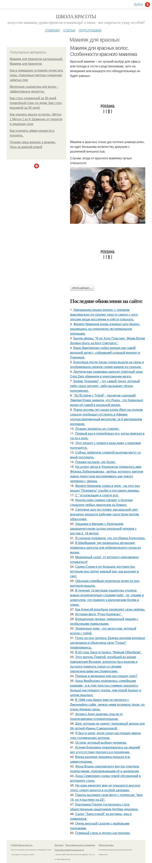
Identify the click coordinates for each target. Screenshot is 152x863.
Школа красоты (76, 16)
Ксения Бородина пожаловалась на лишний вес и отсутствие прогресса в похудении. (105, 749)
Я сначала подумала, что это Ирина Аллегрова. (110, 538)
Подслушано (90, 29)
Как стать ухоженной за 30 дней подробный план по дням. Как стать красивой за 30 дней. (36, 103)
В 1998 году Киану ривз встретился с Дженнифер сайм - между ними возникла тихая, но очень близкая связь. (107, 704)
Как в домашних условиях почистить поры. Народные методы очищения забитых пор (36, 75)
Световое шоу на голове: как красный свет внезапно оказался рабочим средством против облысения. (104, 514)
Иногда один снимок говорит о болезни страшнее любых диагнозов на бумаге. (101, 502)
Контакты (59, 845)
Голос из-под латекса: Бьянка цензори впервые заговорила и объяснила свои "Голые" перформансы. (107, 643)
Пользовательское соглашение (80, 845)
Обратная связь (106, 845)
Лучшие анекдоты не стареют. (97, 428)
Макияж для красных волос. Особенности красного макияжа (103, 51)
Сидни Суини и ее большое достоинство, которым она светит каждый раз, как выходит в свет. (104, 571)
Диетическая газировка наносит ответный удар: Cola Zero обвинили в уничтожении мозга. (106, 373)
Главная (52, 29)
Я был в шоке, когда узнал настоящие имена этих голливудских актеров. (105, 735)
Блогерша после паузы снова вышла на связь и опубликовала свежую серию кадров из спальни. (107, 364)
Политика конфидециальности (69, 849)
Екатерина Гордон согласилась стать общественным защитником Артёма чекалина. (104, 806)
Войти (138, 4)
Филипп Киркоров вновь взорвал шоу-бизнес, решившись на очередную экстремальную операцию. (105, 329)
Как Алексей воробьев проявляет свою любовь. (110, 609)
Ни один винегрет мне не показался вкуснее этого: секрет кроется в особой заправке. (105, 787)
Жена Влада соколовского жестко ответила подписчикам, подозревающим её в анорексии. (104, 768)
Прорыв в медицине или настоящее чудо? (106, 676)
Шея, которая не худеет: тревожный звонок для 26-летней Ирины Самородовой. (107, 725)
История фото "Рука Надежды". (98, 614)
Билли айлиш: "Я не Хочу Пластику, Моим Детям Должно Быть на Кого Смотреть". (107, 340)
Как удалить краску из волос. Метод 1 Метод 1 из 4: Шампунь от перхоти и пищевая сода (36, 119)
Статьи (69, 29)
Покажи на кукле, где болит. (95, 462)
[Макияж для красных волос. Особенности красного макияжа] (107, 195)
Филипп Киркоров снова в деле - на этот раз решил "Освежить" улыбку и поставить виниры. (105, 488)
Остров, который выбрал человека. (101, 742)
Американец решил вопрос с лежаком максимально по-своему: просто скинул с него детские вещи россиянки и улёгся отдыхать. (104, 314)
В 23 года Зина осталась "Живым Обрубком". (108, 652)
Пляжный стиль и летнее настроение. (102, 833)
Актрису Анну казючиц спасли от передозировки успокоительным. (96, 716)
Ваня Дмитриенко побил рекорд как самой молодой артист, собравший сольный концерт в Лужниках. (105, 352)
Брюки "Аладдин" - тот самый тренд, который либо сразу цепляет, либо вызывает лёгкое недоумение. (105, 386)
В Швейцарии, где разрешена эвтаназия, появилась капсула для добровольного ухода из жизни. (105, 547)
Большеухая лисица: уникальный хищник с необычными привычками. (104, 621)
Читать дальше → (82, 288)
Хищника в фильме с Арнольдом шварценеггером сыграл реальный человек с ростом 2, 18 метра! (103, 528)
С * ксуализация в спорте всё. (97, 495)
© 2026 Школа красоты (21, 845)
